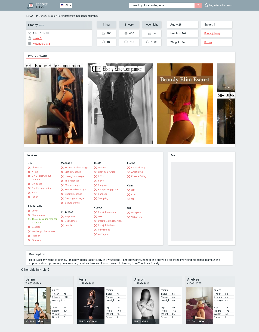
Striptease (70, 216)
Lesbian (69, 225)
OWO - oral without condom (41, 177)
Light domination (106, 172)
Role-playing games (108, 189)
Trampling (103, 198)
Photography (38, 215)
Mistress (102, 167)
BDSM (101, 176)
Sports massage (73, 194)
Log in (221, 5)
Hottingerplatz (66, 15)
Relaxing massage (74, 198)
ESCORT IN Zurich (36, 15)
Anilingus (103, 234)
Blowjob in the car (107, 225)
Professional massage (76, 167)
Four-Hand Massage (75, 189)
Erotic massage (73, 172)
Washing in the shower (43, 231)
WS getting (137, 217)
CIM (133, 190)
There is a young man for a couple (44, 221)
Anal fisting (137, 172)
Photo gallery (37, 55)
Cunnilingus (104, 229)
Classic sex (37, 167)
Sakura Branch (72, 202)
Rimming (36, 240)
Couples (36, 227)
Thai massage (72, 180)
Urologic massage (74, 176)
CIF (132, 199)
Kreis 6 (52, 15)
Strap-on (102, 185)
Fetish (35, 197)
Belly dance (71, 221)
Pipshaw (36, 235)
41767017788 (41, 33)
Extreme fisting (138, 176)
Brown (208, 42)
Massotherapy (72, 185)
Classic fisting (138, 167)
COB (133, 194)
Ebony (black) (212, 33)
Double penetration (41, 188)
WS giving (136, 212)
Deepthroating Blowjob (110, 221)
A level (35, 172)
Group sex (37, 183)
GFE (100, 216)
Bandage (102, 194)
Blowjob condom (107, 212)
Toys (34, 192)
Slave (101, 180)
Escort (35, 210)
